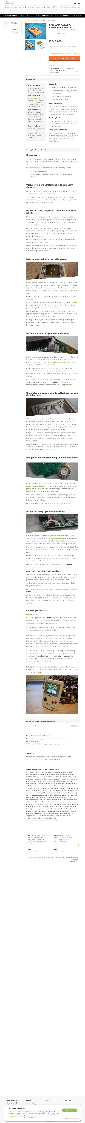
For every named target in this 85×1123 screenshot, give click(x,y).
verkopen (70, 136)
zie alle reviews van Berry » (52, 744)
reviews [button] (73, 7)
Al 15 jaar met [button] (51, 7)
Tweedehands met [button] (35, 7)
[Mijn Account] (75, 3)
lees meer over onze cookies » (70, 1118)
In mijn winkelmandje (66, 58)
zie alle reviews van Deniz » (52, 759)
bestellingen (61, 136)
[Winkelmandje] (79, 3)
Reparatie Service (30, 20)
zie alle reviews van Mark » (52, 821)
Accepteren (69, 1110)
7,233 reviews (59, 857)
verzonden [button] (15, 7)
